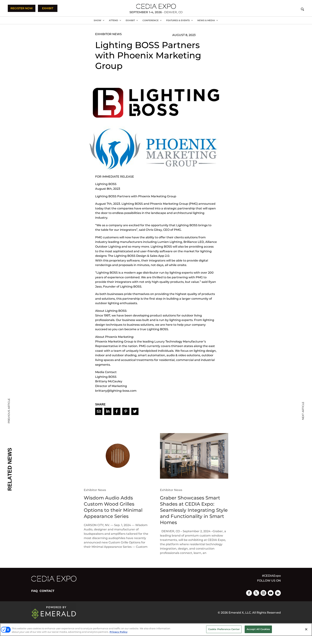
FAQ (34, 591)
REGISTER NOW (21, 8)
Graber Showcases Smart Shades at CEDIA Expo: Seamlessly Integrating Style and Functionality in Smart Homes (194, 510)
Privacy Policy (118, 632)
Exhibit (130, 20)
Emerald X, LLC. (240, 612)
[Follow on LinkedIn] (278, 593)
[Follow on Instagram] (263, 593)
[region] (156, 629)
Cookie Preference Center (224, 629)
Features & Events (178, 20)
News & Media (206, 20)
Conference (150, 20)
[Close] (306, 629)
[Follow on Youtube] (271, 593)
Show (97, 20)
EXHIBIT (47, 8)
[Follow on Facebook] (249, 593)
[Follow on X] (256, 593)
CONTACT (47, 591)
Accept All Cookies (258, 629)
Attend (113, 20)
